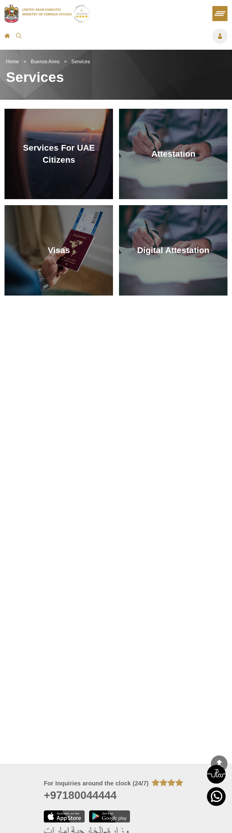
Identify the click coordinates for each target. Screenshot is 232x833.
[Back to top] (219, 763)
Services (80, 61)
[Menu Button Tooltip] (127, 36)
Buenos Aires (45, 61)
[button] (216, 774)
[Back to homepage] (39, 21)
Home (12, 61)
